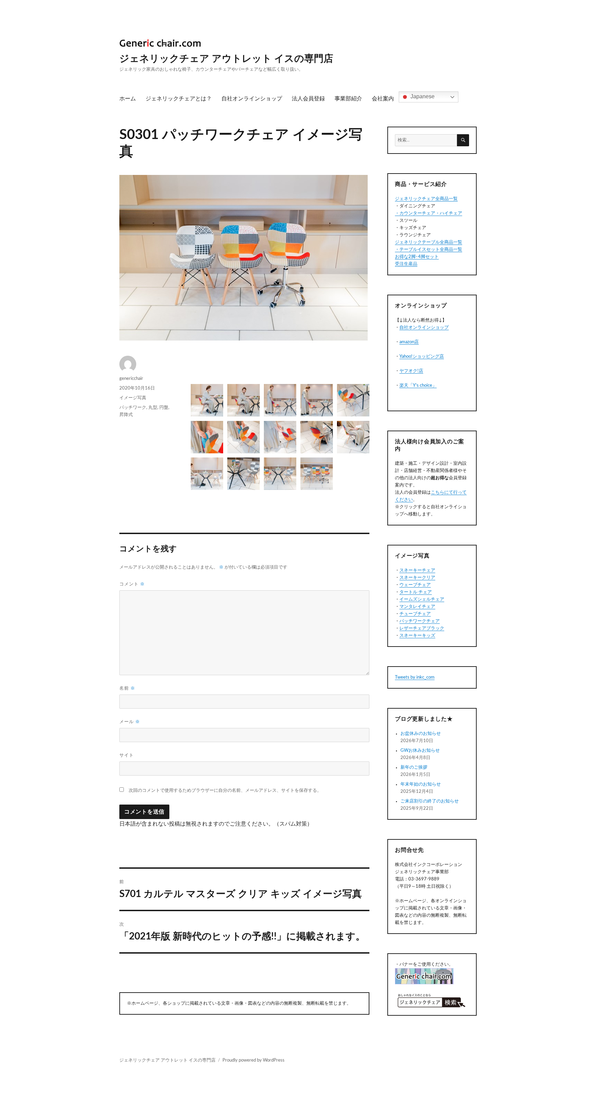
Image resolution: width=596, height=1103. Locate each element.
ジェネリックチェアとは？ (179, 98)
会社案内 (383, 98)
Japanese (422, 97)
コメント (132, 584)
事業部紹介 (348, 98)
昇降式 (126, 415)
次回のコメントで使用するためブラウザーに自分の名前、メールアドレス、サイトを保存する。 (225, 790)
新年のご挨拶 (413, 767)
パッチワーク (132, 407)
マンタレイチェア (417, 606)
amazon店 (409, 342)
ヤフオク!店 (411, 371)
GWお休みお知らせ (420, 750)
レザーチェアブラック (421, 628)
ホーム (127, 98)
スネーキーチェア (417, 570)
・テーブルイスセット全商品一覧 (428, 249)
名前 (127, 688)
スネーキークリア (417, 577)
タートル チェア (415, 592)
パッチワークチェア (419, 621)
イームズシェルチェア (421, 599)
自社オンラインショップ (251, 98)
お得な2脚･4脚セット (417, 257)
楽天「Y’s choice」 (418, 385)
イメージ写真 (132, 398)
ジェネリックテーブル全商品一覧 (428, 242)
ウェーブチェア (415, 585)
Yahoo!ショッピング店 (421, 356)
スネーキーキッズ (417, 635)
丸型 (152, 407)
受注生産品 (406, 264)
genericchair (131, 378)
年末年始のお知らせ (420, 784)
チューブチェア (415, 614)
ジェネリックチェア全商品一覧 (426, 199)
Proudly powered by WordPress (253, 1060)
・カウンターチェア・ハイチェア (428, 213)
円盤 (163, 407)
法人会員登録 (308, 98)
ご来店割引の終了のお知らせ (429, 801)
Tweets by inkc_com (415, 677)
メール (129, 722)
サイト (126, 755)
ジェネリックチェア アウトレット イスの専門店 (226, 58)
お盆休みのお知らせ (420, 733)
